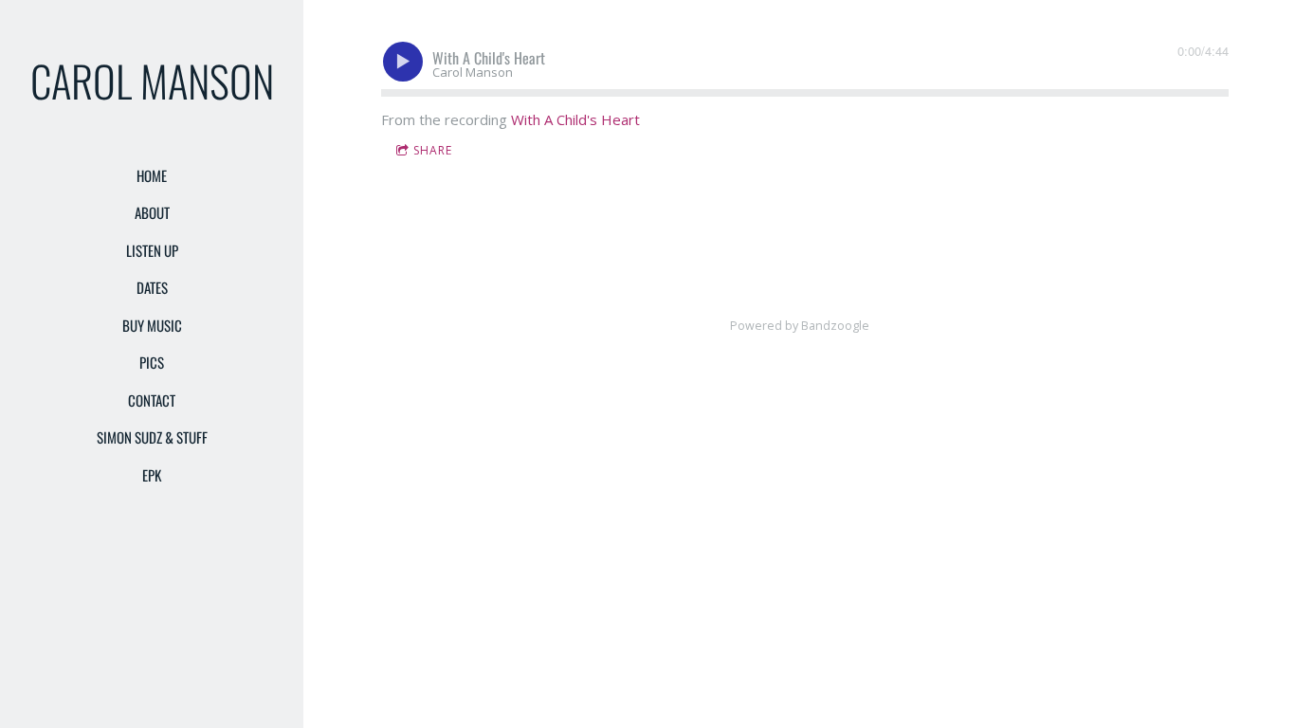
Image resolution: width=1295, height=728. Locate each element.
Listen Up (152, 250)
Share (432, 150)
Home (152, 175)
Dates (152, 287)
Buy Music (152, 325)
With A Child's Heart (575, 119)
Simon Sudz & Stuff (152, 437)
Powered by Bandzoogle (799, 326)
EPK (151, 474)
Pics (151, 362)
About (152, 212)
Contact (151, 400)
